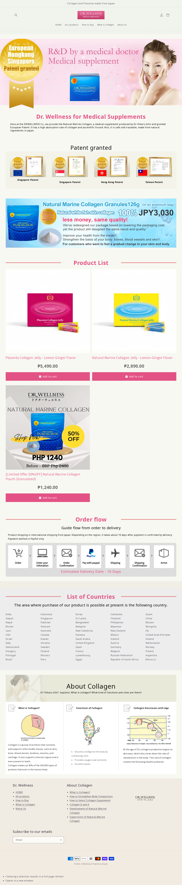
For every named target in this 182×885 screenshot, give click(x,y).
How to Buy (22, 800)
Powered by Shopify (100, 864)
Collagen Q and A (79, 804)
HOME (19, 792)
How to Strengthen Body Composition (91, 796)
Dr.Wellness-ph (86, 864)
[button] (16, 15)
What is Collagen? (80, 792)
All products (22, 796)
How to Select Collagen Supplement (90, 800)
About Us (21, 808)
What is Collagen (25, 804)
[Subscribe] (61, 840)
